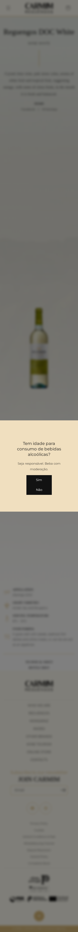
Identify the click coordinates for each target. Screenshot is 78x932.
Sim (39, 480)
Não (39, 490)
